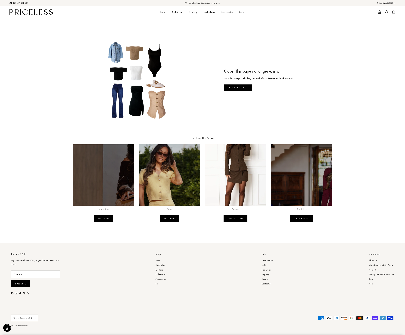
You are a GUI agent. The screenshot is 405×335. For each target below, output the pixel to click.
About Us (373, 260)
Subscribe (20, 284)
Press (371, 283)
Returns (265, 278)
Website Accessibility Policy (381, 265)
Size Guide (266, 269)
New (162, 12)
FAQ (264, 265)
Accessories (227, 12)
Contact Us (266, 283)
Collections (209, 12)
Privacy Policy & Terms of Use (381, 274)
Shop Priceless (22, 326)
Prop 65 (372, 269)
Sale (241, 12)
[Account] (379, 12)
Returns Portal (267, 260)
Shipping (266, 274)
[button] (7, 328)
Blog (371, 278)
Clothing (193, 12)
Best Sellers (177, 12)
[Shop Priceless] (31, 12)
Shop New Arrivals (238, 88)
